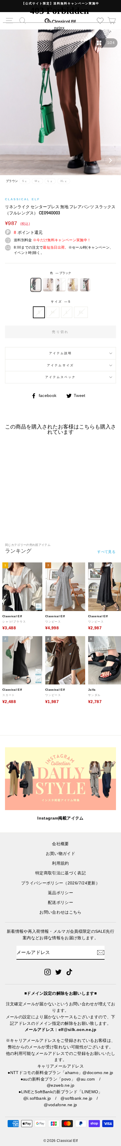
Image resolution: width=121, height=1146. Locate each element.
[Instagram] (47, 971)
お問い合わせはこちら (60, 912)
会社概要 (60, 844)
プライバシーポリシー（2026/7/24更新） (60, 883)
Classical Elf (22, 199)
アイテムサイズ (60, 365)
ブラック (36, 284)
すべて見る (106, 552)
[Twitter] (58, 971)
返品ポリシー (60, 893)
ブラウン (85, 284)
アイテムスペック (60, 377)
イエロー (73, 284)
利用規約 (60, 863)
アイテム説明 (60, 353)
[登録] (101, 952)
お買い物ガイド (60, 853)
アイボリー (48, 284)
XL (81, 312)
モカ (60, 284)
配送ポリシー (60, 902)
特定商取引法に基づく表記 (60, 873)
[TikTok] (69, 971)
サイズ (60, 301)
